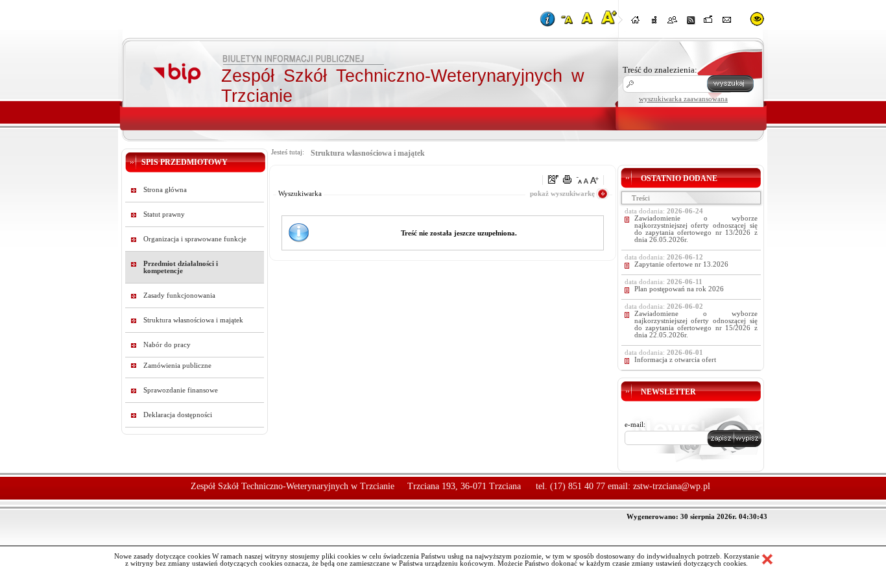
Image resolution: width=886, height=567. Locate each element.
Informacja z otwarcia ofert (675, 359)
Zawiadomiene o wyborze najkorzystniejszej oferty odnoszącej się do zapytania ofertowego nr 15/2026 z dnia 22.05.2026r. (696, 324)
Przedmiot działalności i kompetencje (180, 267)
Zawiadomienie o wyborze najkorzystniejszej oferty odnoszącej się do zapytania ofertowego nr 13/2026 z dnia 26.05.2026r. (696, 229)
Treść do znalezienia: (660, 70)
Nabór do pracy (167, 344)
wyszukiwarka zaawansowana (683, 99)
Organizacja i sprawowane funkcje (194, 239)
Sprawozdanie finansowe (180, 390)
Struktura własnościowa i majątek (193, 320)
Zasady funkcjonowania (179, 295)
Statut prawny (164, 214)
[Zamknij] (767, 559)
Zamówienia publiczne (177, 365)
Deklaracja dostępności (177, 414)
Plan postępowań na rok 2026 (679, 289)
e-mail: (635, 424)
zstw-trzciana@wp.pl (671, 486)
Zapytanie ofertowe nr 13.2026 (681, 264)
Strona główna (165, 189)
